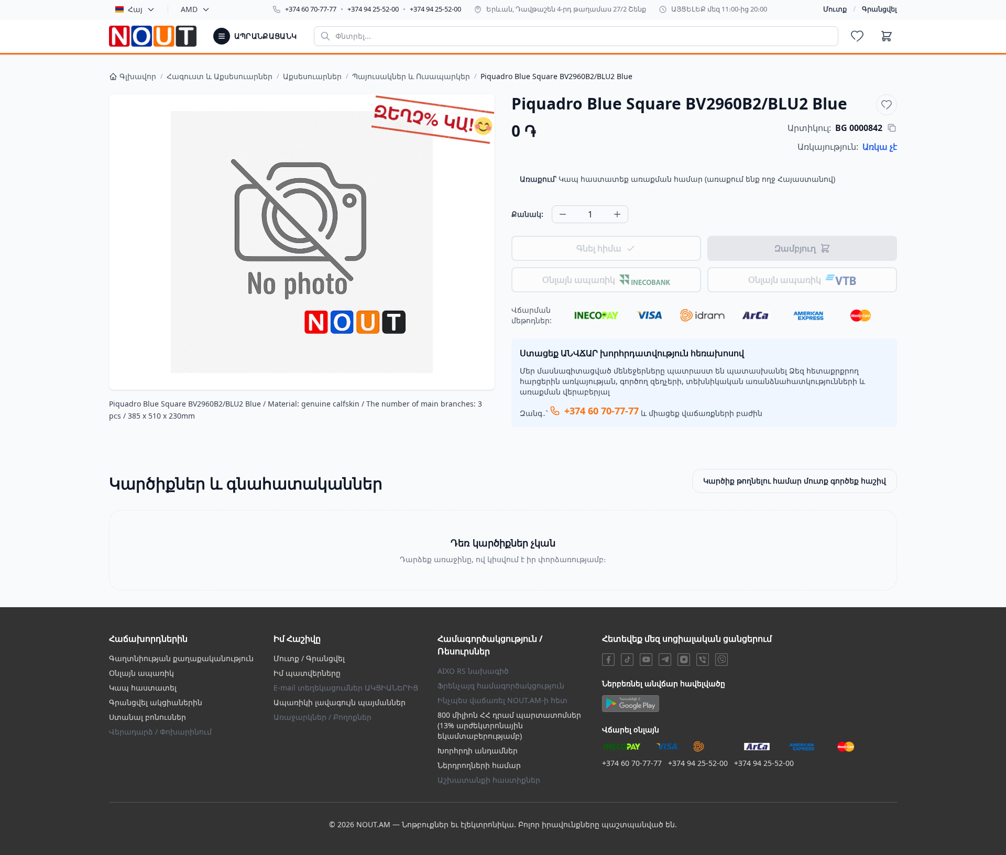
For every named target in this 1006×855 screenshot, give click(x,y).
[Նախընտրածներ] (857, 36)
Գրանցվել (879, 9)
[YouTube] (646, 659)
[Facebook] (608, 659)
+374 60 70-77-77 (310, 9)
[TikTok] (627, 659)
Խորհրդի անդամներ (478, 750)
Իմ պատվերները (307, 673)
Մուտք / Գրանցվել (309, 658)
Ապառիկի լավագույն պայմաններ (340, 702)
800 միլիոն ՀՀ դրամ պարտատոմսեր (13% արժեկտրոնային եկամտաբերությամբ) (509, 725)
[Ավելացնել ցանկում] (886, 104)
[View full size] (301, 242)
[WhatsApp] (721, 659)
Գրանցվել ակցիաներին (155, 702)
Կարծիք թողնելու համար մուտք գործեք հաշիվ (794, 481)
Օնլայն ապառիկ (141, 673)
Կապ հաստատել (143, 688)
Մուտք (835, 9)
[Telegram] (665, 659)
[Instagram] (683, 659)
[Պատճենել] (892, 128)
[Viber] (702, 659)
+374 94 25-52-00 (373, 9)
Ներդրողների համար (479, 765)
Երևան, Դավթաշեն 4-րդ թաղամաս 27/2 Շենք (566, 9)
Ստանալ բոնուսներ (147, 717)
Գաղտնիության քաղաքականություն (181, 658)
